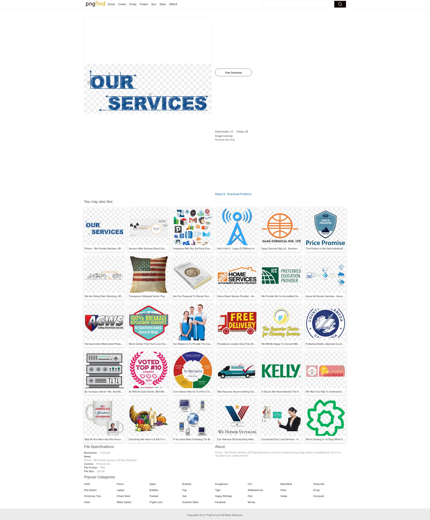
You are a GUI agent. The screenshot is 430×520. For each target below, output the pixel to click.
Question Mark (190, 502)
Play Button (90, 490)
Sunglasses (221, 484)
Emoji (133, 4)
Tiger (218, 490)
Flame (120, 484)
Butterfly (186, 484)
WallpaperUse (255, 490)
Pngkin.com (156, 502)
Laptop (120, 490)
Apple (152, 484)
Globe (284, 496)
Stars (163, 4)
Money (251, 502)
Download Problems (239, 194)
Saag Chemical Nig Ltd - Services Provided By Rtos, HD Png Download (299, 248)
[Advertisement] (147, 40)
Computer (318, 496)
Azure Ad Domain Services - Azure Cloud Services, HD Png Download (343, 296)
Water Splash (124, 502)
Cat (250, 484)
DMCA (173, 4)
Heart (87, 484)
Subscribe (318, 484)
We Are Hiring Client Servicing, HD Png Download (111, 296)
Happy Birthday (223, 496)
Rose (283, 490)
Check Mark (123, 496)
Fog (184, 490)
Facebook (220, 502)
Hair (184, 496)
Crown (122, 4)
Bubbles (153, 490)
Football (153, 496)
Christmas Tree (92, 496)
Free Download (233, 72)
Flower (144, 4)
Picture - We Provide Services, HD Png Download (111, 248)
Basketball (286, 484)
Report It (220, 194)
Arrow (111, 4)
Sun (153, 4)
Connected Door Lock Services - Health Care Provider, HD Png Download (301, 439)
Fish (250, 496)
